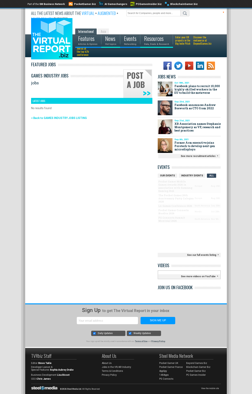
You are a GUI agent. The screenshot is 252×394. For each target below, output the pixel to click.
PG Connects (166, 378)
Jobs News (167, 76)
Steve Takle (45, 363)
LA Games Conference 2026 (175, 205)
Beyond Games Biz (196, 363)
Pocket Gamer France (171, 367)
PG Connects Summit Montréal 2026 (171, 219)
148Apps (164, 375)
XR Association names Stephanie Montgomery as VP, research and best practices (197, 127)
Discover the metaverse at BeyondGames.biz (202, 40)
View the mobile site (210, 388)
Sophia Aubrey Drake (62, 369)
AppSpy (163, 371)
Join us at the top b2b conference (83, 52)
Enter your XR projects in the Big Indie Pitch (182, 40)
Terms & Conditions (112, 371)
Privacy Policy (158, 341)
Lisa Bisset (63, 375)
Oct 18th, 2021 (181, 83)
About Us (107, 363)
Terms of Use (141, 341)
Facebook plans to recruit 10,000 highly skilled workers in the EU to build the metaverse (197, 89)
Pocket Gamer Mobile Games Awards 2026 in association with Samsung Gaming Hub (175, 186)
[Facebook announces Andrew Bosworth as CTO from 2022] (165, 107)
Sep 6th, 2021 (181, 139)
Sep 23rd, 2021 (182, 101)
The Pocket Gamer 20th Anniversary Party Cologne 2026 (176, 198)
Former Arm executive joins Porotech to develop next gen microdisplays (194, 146)
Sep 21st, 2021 (182, 120)
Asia (103, 31)
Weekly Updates (142, 333)
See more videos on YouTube (198, 276)
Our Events (167, 175)
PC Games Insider (196, 375)
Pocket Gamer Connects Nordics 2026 (173, 212)
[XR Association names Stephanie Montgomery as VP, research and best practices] (165, 126)
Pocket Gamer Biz (196, 371)
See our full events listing (201, 255)
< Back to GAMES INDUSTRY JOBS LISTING (59, 118)
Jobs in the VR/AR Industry (116, 367)
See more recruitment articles (198, 156)
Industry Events (192, 175)
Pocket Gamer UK (168, 363)
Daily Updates (105, 333)
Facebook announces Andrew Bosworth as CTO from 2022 (195, 106)
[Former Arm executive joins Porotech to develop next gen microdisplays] (165, 145)
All (211, 175)
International (86, 31)
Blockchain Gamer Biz (198, 367)
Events (164, 167)
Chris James (43, 378)
